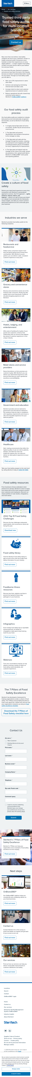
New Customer (12, 741)
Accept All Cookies (16, 1073)
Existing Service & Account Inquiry (16, 744)
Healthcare (8, 444)
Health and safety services (12, 11)
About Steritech (9, 1017)
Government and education (16, 405)
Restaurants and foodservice (10, 245)
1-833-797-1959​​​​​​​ (23, 470)
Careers (6, 1040)
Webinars (7, 660)
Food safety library (11, 553)
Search (6, 991)
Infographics (9, 624)
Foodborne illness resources (11, 588)
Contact (6, 994)
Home (3, 9)
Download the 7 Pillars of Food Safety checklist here (16, 712)
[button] (16, 49)
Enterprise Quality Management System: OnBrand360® (13, 1010)
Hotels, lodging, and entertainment (12, 326)
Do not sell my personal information (15, 1042)
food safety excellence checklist (15, 705)
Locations (7, 988)
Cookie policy (15, 1040)
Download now (10, 530)
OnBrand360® (9, 891)
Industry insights (9, 1014)
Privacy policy (17, 1038)
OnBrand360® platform (19, 97)
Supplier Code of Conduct (12, 1036)
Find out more (10, 262)
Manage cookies (9, 1044)
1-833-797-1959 (16, 37)
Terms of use (8, 1038)
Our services (11, 9)
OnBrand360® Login (10, 996)
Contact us (16, 42)
